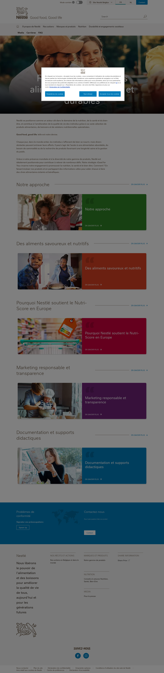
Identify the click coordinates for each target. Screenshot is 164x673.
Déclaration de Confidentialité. (59, 87)
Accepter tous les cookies (109, 94)
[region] (83, 84)
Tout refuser (88, 94)
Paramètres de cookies (55, 94)
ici (116, 83)
